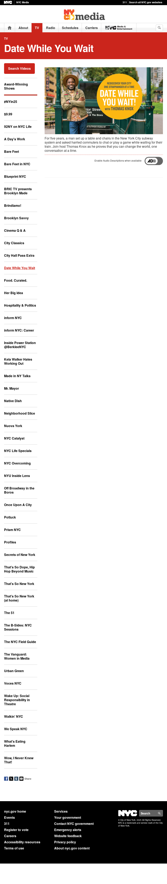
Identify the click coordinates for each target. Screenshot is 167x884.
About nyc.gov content (72, 848)
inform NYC (13, 317)
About (23, 27)
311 (125, 2)
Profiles (10, 542)
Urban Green (14, 670)
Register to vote (16, 829)
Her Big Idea (13, 292)
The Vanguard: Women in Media (17, 656)
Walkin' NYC (13, 716)
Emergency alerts (67, 829)
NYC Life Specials (18, 450)
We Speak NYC (15, 729)
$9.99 (8, 114)
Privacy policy (65, 842)
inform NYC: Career (19, 330)
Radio (50, 27)
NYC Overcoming (17, 463)
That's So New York (19, 583)
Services (61, 811)
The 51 (9, 612)
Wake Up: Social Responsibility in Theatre (17, 699)
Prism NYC (12, 529)
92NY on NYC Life (18, 126)
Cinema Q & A (15, 230)
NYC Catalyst (14, 438)
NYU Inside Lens (17, 475)
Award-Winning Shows (16, 86)
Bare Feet (11, 151)
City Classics (14, 243)
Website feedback (68, 835)
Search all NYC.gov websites (145, 2)
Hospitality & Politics (20, 305)
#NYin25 (10, 101)
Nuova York (13, 425)
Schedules (70, 27)
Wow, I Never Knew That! (18, 760)
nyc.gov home (15, 811)
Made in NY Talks (17, 375)
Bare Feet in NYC (17, 164)
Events (9, 817)
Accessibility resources (22, 842)
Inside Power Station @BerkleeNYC (20, 344)
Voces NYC (12, 683)
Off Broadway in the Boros (19, 490)
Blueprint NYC (15, 176)
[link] (118, 27)
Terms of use (14, 848)
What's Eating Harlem (14, 743)
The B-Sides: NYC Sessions (18, 627)
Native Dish (13, 400)
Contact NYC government (74, 823)
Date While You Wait (19, 267)
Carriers (91, 27)
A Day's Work (14, 139)
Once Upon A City (18, 504)
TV (37, 27)
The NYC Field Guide (20, 641)
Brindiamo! (12, 205)
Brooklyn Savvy (16, 218)
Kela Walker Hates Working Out (18, 361)
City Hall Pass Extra (19, 255)
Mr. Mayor (11, 388)
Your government (67, 817)
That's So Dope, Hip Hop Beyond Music (19, 569)
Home (10, 27)
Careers (10, 835)
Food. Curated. (15, 280)
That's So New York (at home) (19, 598)
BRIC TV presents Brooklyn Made (18, 191)
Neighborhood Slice (19, 413)
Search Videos (19, 68)
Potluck (10, 517)
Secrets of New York (19, 554)
